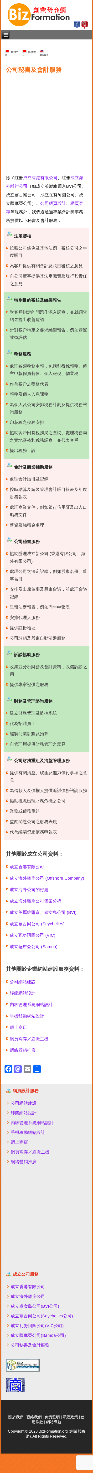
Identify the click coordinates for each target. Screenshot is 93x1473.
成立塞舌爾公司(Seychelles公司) (42, 1316)
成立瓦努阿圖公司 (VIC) (32, 935)
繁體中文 (12, 53)
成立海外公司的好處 (29, 889)
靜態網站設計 (23, 993)
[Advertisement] (46, 121)
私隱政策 (70, 1417)
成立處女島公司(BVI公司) (35, 1306)
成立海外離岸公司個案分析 (35, 901)
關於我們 (16, 1417)
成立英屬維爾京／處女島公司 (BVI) (43, 912)
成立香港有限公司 (40, 177)
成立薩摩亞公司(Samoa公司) (38, 1335)
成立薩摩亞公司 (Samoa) (33, 946)
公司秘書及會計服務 (30, 1345)
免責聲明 (52, 1417)
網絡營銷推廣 (23, 1050)
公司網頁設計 (53, 203)
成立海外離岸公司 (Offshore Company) (47, 878)
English (44, 53)
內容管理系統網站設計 (31, 1004)
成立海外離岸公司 (28, 1296)
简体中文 (29, 53)
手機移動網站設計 (27, 1016)
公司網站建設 (23, 981)
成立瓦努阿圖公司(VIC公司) (37, 1325)
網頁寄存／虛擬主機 (29, 1038)
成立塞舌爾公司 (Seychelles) (37, 923)
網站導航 (53, 1422)
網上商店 (18, 1027)
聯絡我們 (34, 1417)
